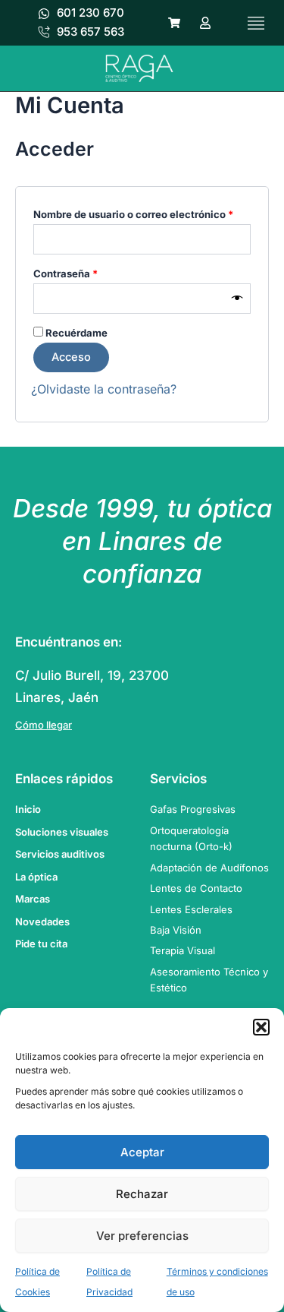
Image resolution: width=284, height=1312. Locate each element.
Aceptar (142, 1152)
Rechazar (142, 1194)
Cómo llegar (43, 725)
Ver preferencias (142, 1235)
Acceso (71, 357)
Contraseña (92, 272)
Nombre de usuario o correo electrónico (142, 212)
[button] (261, 1027)
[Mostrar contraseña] (237, 298)
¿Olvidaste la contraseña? (103, 389)
